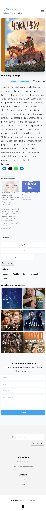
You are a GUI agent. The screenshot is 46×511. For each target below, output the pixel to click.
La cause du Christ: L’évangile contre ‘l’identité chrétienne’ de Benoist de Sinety (10, 196)
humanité (6, 237)
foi (24, 274)
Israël (5, 279)
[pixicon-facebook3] (23, 506)
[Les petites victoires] (12, 320)
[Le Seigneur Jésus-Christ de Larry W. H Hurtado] (11, 218)
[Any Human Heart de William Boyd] (34, 342)
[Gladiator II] (12, 342)
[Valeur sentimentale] (34, 298)
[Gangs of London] (34, 320)
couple (5, 274)
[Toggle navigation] (42, 10)
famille (16, 274)
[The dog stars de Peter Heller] (12, 298)
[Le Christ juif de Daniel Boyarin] (31, 186)
